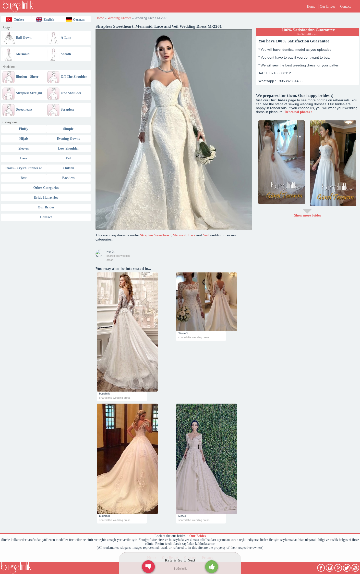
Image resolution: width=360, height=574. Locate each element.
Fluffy (23, 129)
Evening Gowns (68, 138)
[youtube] (355, 567)
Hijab (23, 138)
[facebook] (321, 567)
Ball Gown (24, 37)
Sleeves (23, 148)
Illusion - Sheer (27, 76)
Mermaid (23, 54)
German (78, 19)
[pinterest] (338, 567)
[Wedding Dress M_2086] (135, 332)
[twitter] (347, 567)
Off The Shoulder (74, 76)
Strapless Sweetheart (155, 235)
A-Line (66, 37)
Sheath (66, 54)
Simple (68, 129)
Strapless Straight (29, 93)
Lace (23, 158)
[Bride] (281, 162)
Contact (345, 6)
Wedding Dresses (119, 18)
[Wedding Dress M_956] (214, 459)
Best (24, 178)
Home (311, 6)
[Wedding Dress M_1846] (135, 459)
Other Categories (46, 188)
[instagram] (330, 567)
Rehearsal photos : (298, 112)
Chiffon (68, 168)
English (49, 19)
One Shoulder (71, 93)
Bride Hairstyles (46, 197)
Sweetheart (24, 109)
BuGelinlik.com (307, 34)
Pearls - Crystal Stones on (23, 168)
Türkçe (19, 19)
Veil (68, 158)
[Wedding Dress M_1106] (214, 301)
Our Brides (327, 6)
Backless (68, 178)
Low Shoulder (68, 148)
